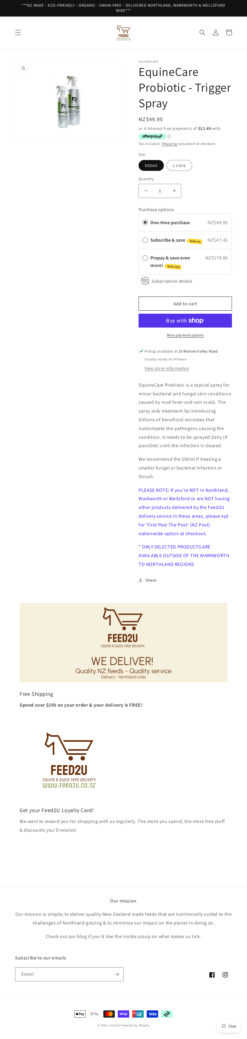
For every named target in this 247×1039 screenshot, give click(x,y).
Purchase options (156, 209)
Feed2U (114, 1025)
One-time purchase (170, 222)
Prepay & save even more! (170, 262)
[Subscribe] (116, 974)
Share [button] (151, 580)
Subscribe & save (175, 240)
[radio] (145, 223)
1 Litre (179, 165)
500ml (151, 165)
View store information (167, 368)
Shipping (169, 143)
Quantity (146, 178)
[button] (18, 32)
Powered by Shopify (135, 1025)
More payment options (185, 335)
